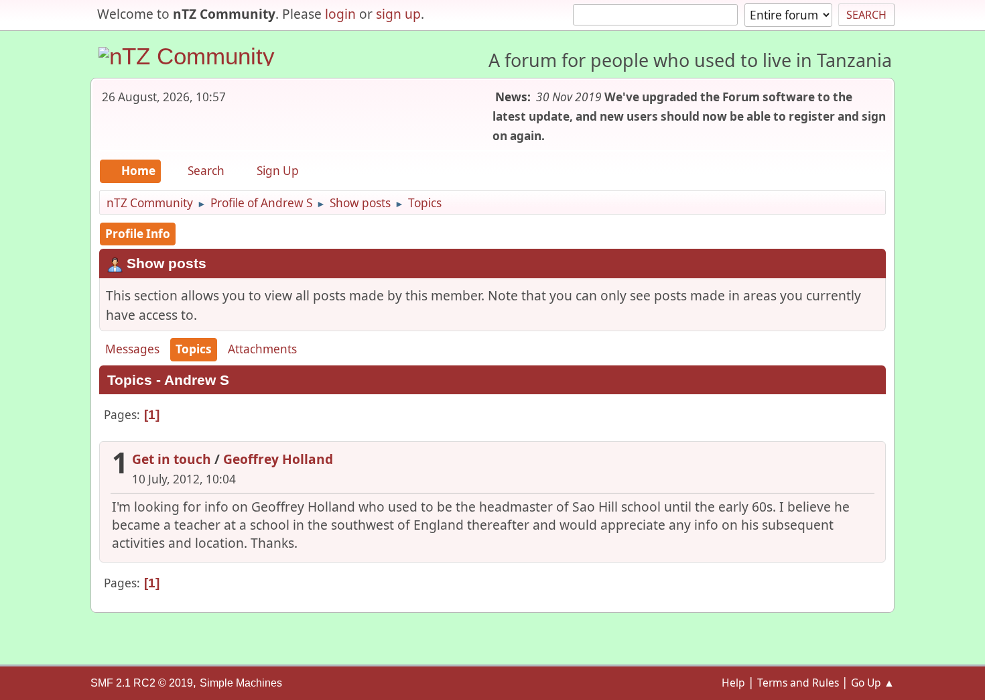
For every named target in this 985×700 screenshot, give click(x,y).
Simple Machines (241, 683)
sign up (398, 14)
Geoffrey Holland (278, 459)
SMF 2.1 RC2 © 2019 (141, 683)
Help (733, 682)
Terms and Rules (798, 682)
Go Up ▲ (873, 682)
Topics (194, 349)
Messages (132, 349)
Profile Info (137, 233)
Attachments (262, 349)
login (340, 14)
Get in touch (171, 459)
